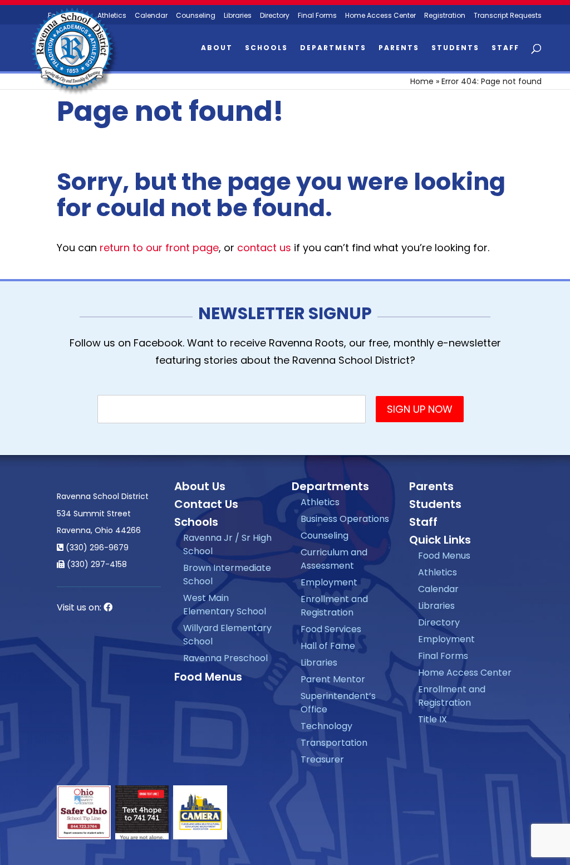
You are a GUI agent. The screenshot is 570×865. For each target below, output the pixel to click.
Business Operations (345, 518)
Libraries (238, 16)
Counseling (195, 16)
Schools (266, 48)
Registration (444, 16)
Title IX (432, 719)
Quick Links (440, 540)
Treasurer (322, 759)
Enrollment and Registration (334, 606)
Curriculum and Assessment (334, 559)
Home (422, 81)
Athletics (320, 502)
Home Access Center (380, 16)
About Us (199, 486)
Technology (326, 726)
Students (455, 48)
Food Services (331, 629)
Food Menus (208, 677)
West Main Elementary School (224, 605)
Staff (505, 48)
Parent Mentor (333, 679)
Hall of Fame (328, 645)
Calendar (151, 16)
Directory (274, 16)
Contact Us (206, 504)
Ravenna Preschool (225, 658)
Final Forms (317, 16)
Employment (329, 582)
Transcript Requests (508, 16)
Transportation (334, 742)
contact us (264, 248)
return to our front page (159, 248)
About (217, 48)
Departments (333, 48)
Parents (399, 48)
